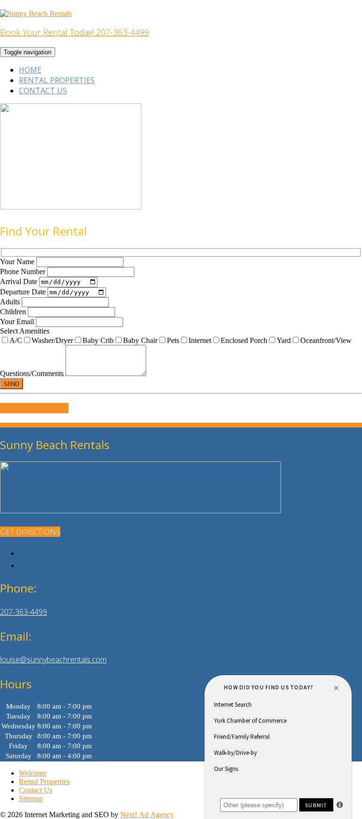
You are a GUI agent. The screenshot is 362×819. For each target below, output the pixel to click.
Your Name (18, 262)
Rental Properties (57, 80)
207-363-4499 (23, 612)
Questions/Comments (33, 373)
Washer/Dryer (52, 340)
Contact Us (43, 90)
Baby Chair (140, 340)
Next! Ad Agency (147, 815)
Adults (11, 302)
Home (30, 70)
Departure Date (24, 292)
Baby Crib (98, 340)
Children (14, 312)
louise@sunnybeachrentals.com (53, 659)
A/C (15, 340)
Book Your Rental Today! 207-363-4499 (74, 32)
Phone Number (23, 271)
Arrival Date (19, 281)
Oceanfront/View (326, 340)
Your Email (18, 322)
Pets (173, 340)
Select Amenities (24, 331)
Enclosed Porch (244, 340)
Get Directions (30, 531)
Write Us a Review (34, 408)
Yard (284, 340)
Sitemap (31, 798)
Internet (200, 340)
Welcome (33, 773)
